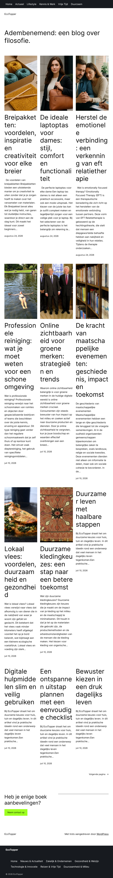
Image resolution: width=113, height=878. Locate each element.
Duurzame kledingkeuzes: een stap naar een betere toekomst (56, 568)
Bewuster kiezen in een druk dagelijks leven (90, 687)
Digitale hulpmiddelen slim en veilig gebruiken (20, 687)
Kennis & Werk (47, 4)
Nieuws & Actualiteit (31, 861)
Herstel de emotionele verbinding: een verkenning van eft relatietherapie (92, 148)
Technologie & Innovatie (24, 866)
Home (9, 4)
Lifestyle (31, 4)
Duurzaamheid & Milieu (76, 866)
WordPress (103, 834)
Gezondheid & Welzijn (87, 861)
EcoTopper (10, 14)
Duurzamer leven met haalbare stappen (91, 509)
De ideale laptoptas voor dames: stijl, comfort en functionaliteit (56, 148)
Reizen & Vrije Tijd (51, 866)
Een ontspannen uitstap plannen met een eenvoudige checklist (56, 694)
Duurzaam (76, 4)
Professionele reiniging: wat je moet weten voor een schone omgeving (20, 356)
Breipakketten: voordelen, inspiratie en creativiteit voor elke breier (20, 144)
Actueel (19, 4)
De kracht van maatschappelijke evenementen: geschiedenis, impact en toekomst (92, 360)
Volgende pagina (99, 774)
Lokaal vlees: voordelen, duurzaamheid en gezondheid (20, 572)
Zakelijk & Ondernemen (59, 861)
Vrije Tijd (63, 4)
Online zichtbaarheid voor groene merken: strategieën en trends (56, 352)
